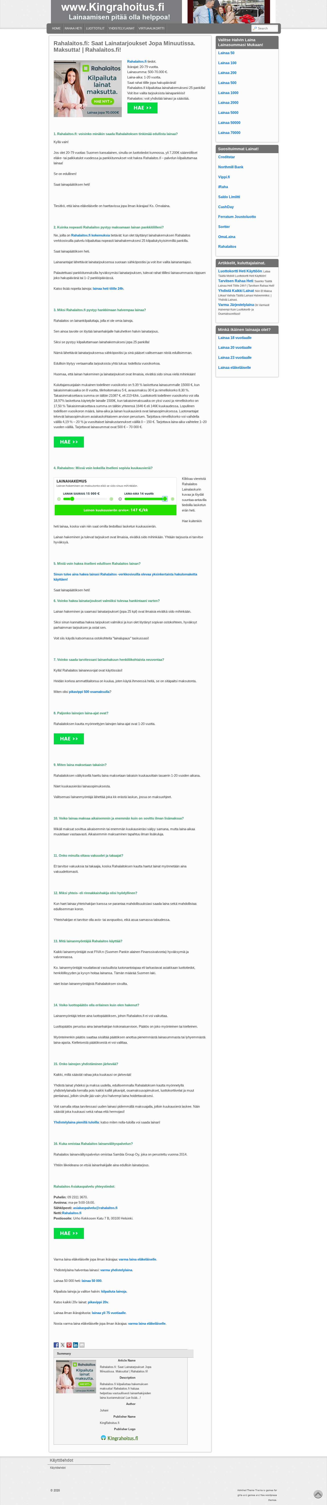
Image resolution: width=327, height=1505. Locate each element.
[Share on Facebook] (56, 1345)
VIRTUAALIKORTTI (151, 28)
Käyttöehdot (58, 1468)
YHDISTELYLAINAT (122, 28)
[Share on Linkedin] (75, 1345)
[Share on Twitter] (62, 1345)
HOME (56, 28)
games (251, 1495)
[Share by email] (82, 1345)
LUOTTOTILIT (95, 28)
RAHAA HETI (73, 28)
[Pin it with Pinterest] (69, 1345)
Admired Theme (245, 1490)
